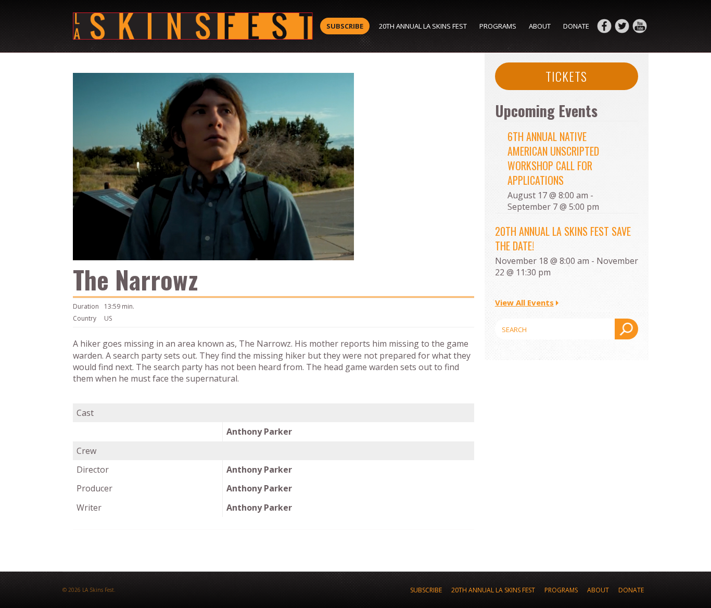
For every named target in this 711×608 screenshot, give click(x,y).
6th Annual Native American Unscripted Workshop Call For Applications (553, 158)
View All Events (524, 302)
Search (626, 329)
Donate (576, 26)
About (540, 26)
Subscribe (344, 26)
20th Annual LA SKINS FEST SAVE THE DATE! (563, 238)
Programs (497, 26)
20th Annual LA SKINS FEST (423, 26)
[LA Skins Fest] (193, 26)
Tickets (566, 76)
